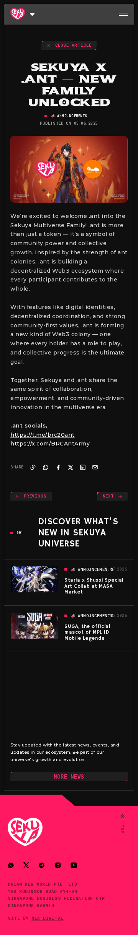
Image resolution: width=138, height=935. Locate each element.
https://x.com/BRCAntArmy (50, 443)
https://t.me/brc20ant (42, 434)
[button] (32, 14)
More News (69, 776)
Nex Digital (47, 917)
